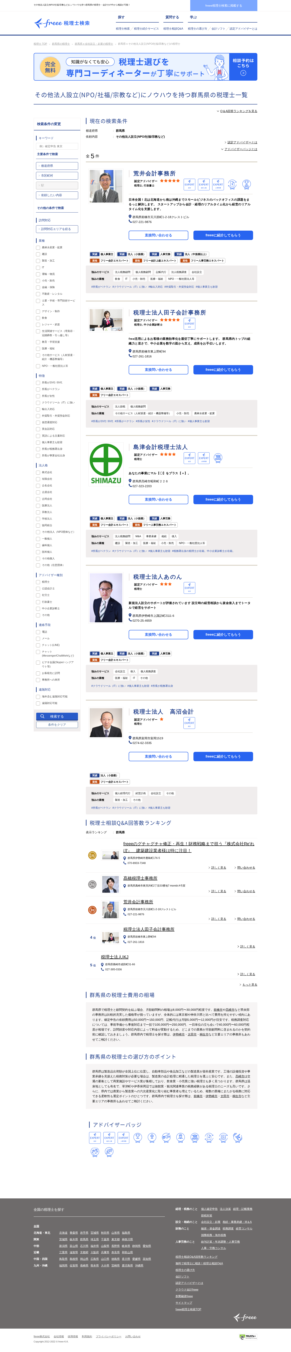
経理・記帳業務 (242, 1209)
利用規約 (87, 1336)
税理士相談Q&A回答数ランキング (197, 1256)
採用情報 (73, 1336)
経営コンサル (244, 1228)
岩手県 (84, 1232)
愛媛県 (136, 1259)
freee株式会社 (42, 1336)
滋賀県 (74, 1252)
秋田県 (105, 1232)
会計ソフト (218, 28)
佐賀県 (74, 1265)
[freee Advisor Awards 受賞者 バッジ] (138, 1138)
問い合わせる (246, 867)
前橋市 (218, 1009)
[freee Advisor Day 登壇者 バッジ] (152, 1138)
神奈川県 (127, 1239)
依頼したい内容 (51, 195)
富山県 (74, 1246)
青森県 (74, 1232)
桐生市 (204, 1034)
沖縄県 (139, 1265)
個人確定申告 (209, 1209)
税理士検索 (123, 28)
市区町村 (47, 175)
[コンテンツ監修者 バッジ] (109, 1152)
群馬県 (84, 1239)
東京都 (115, 1239)
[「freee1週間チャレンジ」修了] (195, 1138)
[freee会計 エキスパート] (95, 1138)
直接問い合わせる (158, 235)
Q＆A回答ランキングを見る (238, 111)
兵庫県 (105, 1252)
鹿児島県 (127, 1265)
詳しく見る (218, 867)
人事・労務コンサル (213, 1248)
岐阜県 (126, 1246)
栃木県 (74, 1239)
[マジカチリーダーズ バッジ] (237, 1138)
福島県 (126, 1232)
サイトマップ (184, 1302)
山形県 (115, 1232)
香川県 (126, 1259)
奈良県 (115, 1252)
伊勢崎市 (179, 1034)
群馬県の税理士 (61, 43)
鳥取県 (63, 1259)
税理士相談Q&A (173, 28)
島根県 (74, 1259)
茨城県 (63, 1239)
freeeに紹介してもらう (223, 235)
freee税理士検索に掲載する (223, 5)
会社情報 (59, 1336)
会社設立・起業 (210, 1222)
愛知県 (147, 1246)
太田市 (192, 1034)
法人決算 (225, 1209)
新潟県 (63, 1246)
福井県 (95, 1246)
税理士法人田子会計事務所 (148, 929)
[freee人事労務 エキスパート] (123, 1138)
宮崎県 (115, 1265)
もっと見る (249, 984)
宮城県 (95, 1232)
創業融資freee (184, 1296)
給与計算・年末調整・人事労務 (220, 1241)
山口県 (105, 1259)
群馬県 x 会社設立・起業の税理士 (94, 43)
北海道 (63, 1232)
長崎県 (84, 1265)
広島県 (95, 1259)
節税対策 (206, 1215)
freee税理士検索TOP (188, 1309)
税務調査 (228, 1228)
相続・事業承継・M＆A (237, 1222)
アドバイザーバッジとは (241, 149)
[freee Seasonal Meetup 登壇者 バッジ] (166, 1138)
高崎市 (230, 1009)
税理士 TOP (40, 43)
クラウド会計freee (187, 1289)
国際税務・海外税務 (213, 1235)
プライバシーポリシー (108, 1336)
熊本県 (95, 1265)
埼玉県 (95, 1239)
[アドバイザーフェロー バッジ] (95, 1152)
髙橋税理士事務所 (140, 878)
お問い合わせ (133, 1336)
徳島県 (115, 1259)
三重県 (63, 1252)
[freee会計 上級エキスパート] (109, 1138)
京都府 (84, 1252)
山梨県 (105, 1246)
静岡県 (136, 1246)
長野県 (115, 1246)
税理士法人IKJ (114, 957)
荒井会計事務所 (138, 901)
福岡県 (63, 1265)
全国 (36, 1226)
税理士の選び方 (197, 28)
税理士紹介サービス (146, 28)
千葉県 (105, 1239)
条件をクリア (57, 724)
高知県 (147, 1259)
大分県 (105, 1265)
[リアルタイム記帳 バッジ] (209, 1138)
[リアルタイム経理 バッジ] (223, 1138)
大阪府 (95, 1252)
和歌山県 (127, 1252)
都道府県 (47, 165)
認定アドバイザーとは (243, 28)
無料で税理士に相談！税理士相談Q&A (199, 1263)
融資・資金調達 (210, 1228)
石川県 (84, 1246)
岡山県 (84, 1259)
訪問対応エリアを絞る (56, 229)
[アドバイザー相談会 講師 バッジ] (180, 1138)
